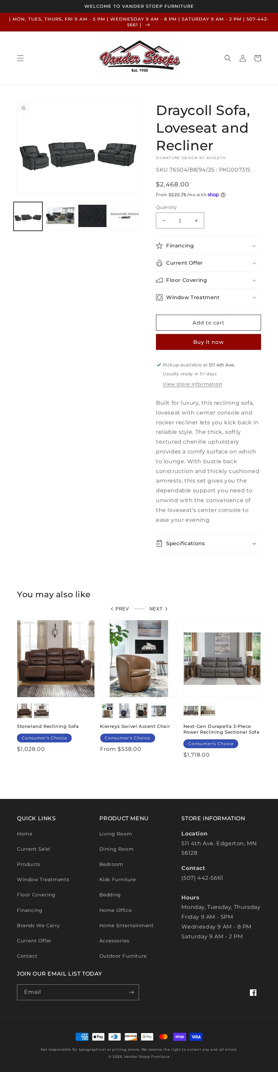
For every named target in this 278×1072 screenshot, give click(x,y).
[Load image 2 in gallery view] (60, 216)
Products (28, 864)
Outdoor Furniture (123, 956)
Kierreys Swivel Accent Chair (135, 726)
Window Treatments (43, 879)
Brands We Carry (38, 925)
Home (24, 834)
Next (156, 608)
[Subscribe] (131, 992)
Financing (29, 910)
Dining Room (116, 849)
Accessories (114, 941)
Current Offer (34, 941)
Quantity (166, 207)
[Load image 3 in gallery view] (92, 216)
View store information (192, 384)
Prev (122, 608)
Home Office (115, 910)
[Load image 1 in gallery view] (28, 216)
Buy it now (208, 342)
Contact (27, 956)
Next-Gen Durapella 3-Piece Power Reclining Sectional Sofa (221, 729)
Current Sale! (34, 849)
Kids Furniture (117, 879)
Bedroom (111, 864)
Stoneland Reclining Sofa (48, 726)
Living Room (115, 834)
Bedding (110, 895)
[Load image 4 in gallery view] (124, 216)
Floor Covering (36, 895)
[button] (20, 58)
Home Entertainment (126, 925)
